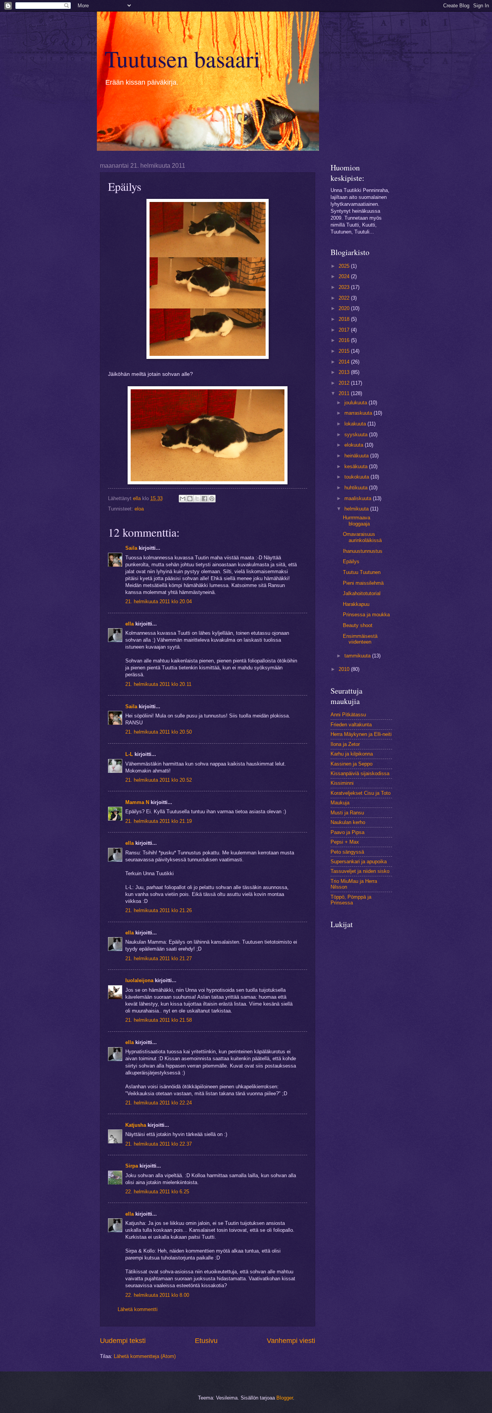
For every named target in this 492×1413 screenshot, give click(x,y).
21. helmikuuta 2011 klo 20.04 (158, 601)
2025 (345, 266)
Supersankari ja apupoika (359, 861)
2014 (345, 362)
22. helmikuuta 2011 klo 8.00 (157, 1295)
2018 (345, 319)
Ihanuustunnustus (362, 551)
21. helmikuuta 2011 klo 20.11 (158, 684)
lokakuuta (355, 424)
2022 (345, 298)
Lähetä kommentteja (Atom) (145, 1356)
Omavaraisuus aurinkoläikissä (362, 537)
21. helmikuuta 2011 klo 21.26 (158, 910)
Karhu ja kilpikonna (352, 754)
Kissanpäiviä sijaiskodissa (360, 773)
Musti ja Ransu (347, 813)
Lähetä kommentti (138, 1309)
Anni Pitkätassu (348, 714)
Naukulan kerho (348, 822)
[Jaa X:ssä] (197, 498)
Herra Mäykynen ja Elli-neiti (361, 734)
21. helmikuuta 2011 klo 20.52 (158, 780)
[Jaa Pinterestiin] (212, 498)
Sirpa (132, 1166)
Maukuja (340, 803)
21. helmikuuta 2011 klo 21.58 (158, 1020)
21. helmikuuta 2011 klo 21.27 (158, 958)
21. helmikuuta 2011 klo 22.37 (158, 1144)
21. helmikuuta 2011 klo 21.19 (158, 821)
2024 (345, 276)
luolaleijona (139, 980)
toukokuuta (357, 477)
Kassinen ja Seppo (351, 764)
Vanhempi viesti (291, 1341)
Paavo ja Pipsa (347, 832)
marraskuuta (359, 413)
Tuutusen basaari (182, 58)
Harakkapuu (356, 604)
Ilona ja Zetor (345, 744)
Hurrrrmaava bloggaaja (356, 520)
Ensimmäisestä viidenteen (360, 639)
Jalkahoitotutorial (362, 593)
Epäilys (351, 561)
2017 (345, 330)
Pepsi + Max (345, 842)
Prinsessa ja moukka (366, 614)
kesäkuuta (356, 466)
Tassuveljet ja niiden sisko (360, 871)
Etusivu (206, 1341)
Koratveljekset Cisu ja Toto (361, 793)
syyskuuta (356, 434)
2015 (345, 351)
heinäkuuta (357, 456)
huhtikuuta (356, 487)
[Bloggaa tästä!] (190, 498)
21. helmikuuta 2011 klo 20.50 (158, 732)
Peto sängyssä (347, 852)
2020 (345, 308)
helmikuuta (357, 509)
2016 (345, 340)
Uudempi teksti (123, 1341)
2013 (345, 372)
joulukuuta (356, 402)
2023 (345, 287)
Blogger (284, 1398)
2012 (345, 383)
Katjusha (135, 1125)
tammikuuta (358, 656)
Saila (131, 548)
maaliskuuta (358, 498)
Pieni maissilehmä (363, 583)
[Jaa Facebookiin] (204, 498)
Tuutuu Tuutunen (362, 572)
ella (129, 624)
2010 (345, 669)
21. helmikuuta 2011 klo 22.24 (158, 1103)
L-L (129, 754)
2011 (345, 393)
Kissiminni (342, 783)
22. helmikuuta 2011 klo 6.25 (157, 1191)
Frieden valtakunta (351, 724)
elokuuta (354, 445)
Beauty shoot (357, 625)
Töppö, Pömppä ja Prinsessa (351, 900)
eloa (139, 509)
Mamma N (137, 802)
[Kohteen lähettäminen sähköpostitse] (182, 498)
